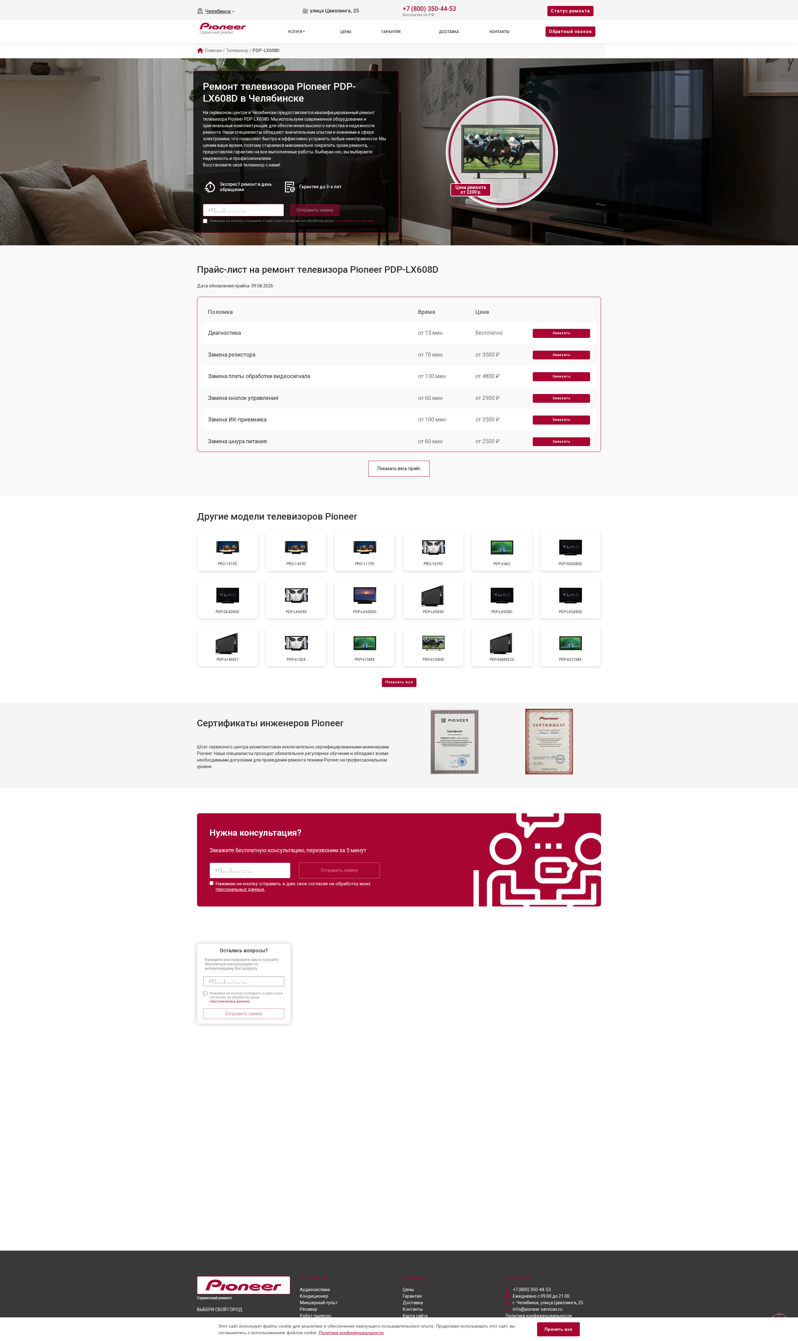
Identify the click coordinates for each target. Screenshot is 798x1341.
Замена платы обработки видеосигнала (259, 376)
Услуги (295, 32)
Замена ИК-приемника (237, 419)
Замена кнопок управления (243, 398)
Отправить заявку (315, 210)
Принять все (558, 1329)
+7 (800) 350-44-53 (429, 8)
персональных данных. (354, 221)
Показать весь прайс (399, 468)
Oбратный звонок (570, 31)
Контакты (499, 32)
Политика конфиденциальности (351, 1332)
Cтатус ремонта (570, 10)
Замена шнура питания (237, 441)
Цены (345, 32)
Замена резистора (231, 354)
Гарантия (391, 32)
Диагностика (224, 332)
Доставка (449, 32)
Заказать (561, 333)
